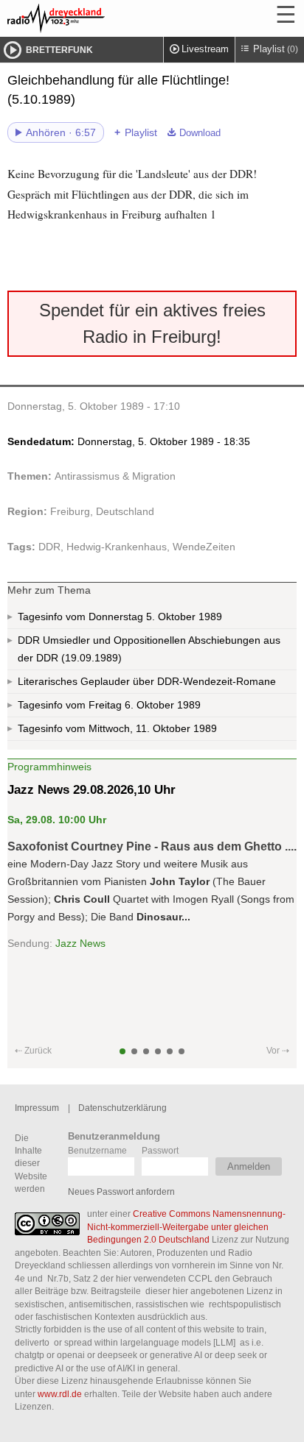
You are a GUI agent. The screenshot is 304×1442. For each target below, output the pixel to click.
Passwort (160, 1150)
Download (200, 133)
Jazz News (80, 943)
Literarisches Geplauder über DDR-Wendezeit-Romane (147, 681)
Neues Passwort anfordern (121, 1191)
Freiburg (70, 511)
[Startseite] (96, 18)
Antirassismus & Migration (115, 476)
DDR (49, 547)
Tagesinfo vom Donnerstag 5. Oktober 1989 (120, 616)
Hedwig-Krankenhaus (116, 547)
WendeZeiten (204, 547)
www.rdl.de (60, 1394)
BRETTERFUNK (59, 50)
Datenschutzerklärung (122, 1107)
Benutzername (97, 1150)
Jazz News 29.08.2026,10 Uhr (91, 790)
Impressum (37, 1107)
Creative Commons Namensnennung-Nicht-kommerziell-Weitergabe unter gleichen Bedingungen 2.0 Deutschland (186, 1226)
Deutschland (125, 511)
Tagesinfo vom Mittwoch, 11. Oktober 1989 (117, 728)
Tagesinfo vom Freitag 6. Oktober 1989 (109, 705)
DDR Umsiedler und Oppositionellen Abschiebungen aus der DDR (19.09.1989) (149, 649)
